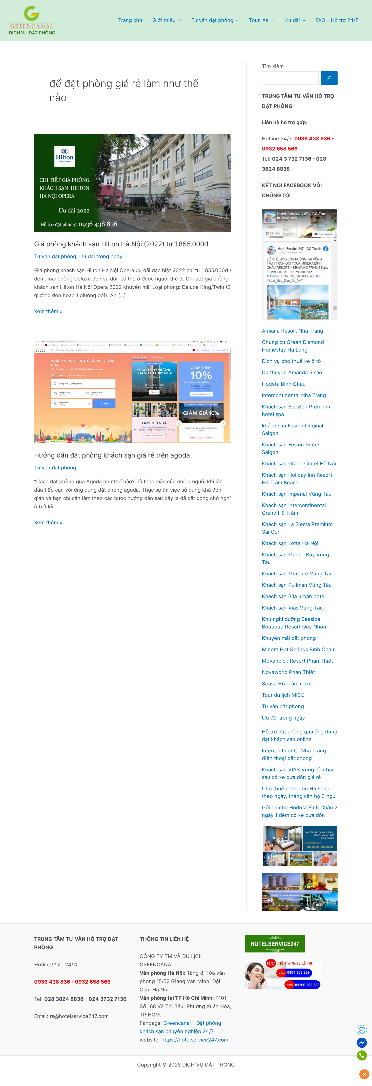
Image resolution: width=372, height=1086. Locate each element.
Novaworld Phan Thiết (288, 672)
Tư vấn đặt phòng (212, 20)
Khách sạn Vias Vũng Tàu (292, 608)
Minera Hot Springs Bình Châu (298, 649)
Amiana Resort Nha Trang (292, 331)
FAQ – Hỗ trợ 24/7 (337, 20)
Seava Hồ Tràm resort (288, 684)
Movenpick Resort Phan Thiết (297, 661)
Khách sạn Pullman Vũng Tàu (297, 585)
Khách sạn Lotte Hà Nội (290, 543)
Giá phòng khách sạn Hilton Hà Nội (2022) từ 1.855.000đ (121, 244)
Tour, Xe (258, 20)
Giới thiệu (164, 20)
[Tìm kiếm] (329, 78)
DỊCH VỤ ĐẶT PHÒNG (32, 32)
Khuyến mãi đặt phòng (289, 638)
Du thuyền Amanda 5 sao (292, 373)
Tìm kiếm (273, 66)
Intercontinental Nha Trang (294, 395)
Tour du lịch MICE (283, 695)
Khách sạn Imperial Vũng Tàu (297, 494)
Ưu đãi (292, 20)
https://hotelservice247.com (194, 1040)
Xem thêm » (48, 312)
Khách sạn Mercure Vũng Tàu (297, 574)
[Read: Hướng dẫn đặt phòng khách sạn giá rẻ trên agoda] (132, 391)
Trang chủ (130, 20)
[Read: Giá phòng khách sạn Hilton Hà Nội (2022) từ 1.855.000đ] (132, 183)
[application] (178, 20)
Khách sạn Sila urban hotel (294, 596)
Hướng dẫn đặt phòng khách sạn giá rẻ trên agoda (112, 455)
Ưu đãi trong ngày (100, 256)
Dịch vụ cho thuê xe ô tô (291, 361)
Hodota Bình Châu (284, 384)
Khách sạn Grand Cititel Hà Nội (299, 464)
